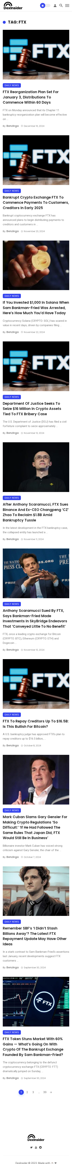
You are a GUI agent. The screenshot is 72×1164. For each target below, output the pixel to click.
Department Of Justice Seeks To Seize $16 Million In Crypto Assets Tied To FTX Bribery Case (32, 409)
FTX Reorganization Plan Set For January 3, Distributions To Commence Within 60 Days (31, 97)
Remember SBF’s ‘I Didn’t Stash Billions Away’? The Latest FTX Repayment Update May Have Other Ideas (35, 936)
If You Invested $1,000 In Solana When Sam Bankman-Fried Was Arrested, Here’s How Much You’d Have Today (36, 307)
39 (45, 1092)
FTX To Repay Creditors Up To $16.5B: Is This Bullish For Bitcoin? (36, 724)
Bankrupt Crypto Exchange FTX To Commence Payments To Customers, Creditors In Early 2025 (36, 202)
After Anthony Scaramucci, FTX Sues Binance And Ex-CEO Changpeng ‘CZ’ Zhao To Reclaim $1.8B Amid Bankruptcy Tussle (36, 512)
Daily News (12, 85)
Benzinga (12, 126)
